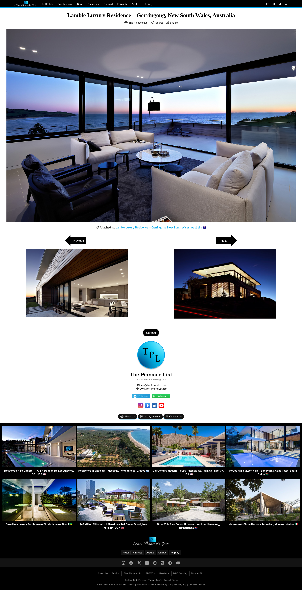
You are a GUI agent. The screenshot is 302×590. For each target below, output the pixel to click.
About (126, 552)
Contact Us (175, 416)
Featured (108, 4)
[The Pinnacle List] (151, 541)
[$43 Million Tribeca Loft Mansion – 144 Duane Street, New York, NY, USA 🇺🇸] (113, 519)
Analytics (137, 552)
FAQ (135, 580)
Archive (150, 552)
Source (159, 22)
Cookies (128, 580)
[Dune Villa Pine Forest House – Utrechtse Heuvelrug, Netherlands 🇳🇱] (188, 519)
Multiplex (142, 580)
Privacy (151, 580)
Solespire (103, 573)
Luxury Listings (152, 416)
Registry (148, 4)
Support (167, 580)
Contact (162, 552)
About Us (129, 416)
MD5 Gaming (180, 573)
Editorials (122, 4)
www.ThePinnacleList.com (153, 388)
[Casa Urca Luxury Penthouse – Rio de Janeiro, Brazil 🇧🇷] (39, 519)
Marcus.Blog (197, 573)
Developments (65, 4)
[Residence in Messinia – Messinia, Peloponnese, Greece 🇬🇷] (113, 466)
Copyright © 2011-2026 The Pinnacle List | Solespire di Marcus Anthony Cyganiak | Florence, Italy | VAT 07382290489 (151, 584)
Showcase (93, 4)
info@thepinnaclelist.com (153, 385)
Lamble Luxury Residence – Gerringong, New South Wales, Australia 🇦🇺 (161, 227)
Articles (135, 4)
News (80, 4)
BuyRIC (116, 573)
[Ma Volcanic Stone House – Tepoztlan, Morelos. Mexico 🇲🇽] (263, 519)
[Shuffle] (274, 4)
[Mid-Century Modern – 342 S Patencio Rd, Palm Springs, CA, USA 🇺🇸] (188, 466)
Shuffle (174, 22)
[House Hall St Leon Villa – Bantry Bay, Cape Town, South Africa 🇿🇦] (263, 466)
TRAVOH (150, 573)
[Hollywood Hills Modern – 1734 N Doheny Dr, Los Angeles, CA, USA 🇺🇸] (39, 466)
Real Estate (47, 4)
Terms (175, 580)
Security (159, 580)
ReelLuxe (164, 573)
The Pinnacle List (138, 22)
